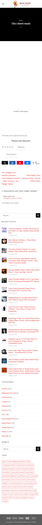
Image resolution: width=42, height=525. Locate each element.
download (30, 465)
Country (5, 401)
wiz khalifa (23, 497)
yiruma (31, 497)
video (16, 497)
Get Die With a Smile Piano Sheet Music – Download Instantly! (24, 360)
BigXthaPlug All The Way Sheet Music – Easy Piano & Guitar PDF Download (23, 298)
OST (3, 414)
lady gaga (34, 476)
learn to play (6, 479)
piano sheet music (26, 490)
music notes (31, 479)
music (24, 479)
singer (26, 494)
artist (9, 461)
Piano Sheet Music (9, 419)
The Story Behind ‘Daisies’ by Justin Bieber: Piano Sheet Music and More (22, 250)
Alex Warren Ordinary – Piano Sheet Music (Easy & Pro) (22, 241)
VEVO (11, 497)
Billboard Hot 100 (9, 393)
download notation (8, 469)
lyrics (13, 479)
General (5, 406)
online (4, 487)
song (31, 494)
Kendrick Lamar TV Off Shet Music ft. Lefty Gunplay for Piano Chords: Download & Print (22, 341)
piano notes (6, 490)
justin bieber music (23, 476)
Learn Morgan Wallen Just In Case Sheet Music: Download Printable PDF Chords (23, 280)
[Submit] (38, 215)
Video (21, 20)
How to (5, 410)
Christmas (6, 397)
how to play (5, 472)
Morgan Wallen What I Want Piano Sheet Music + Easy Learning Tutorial (24, 271)
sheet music (18, 494)
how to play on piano (17, 472)
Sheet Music (6, 423)
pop (35, 490)
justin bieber (30, 472)
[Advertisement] (21, 62)
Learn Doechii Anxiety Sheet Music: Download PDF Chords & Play (21, 289)
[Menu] (3, 4)
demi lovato (21, 465)
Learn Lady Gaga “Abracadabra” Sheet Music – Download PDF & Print (23, 351)
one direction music (30, 483)
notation (5, 483)
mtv (18, 479)
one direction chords (16, 483)
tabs (36, 494)
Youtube (5, 501)
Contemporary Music (9, 465)
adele (4, 461)
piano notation (28, 487)
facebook (25, 469)
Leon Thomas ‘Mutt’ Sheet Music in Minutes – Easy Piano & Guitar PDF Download (21, 309)
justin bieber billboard (9, 476)
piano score (15, 490)
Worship (5, 436)
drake (18, 469)
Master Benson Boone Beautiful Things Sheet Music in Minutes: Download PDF (23, 330)
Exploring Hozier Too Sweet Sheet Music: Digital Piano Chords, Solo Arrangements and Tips (24, 320)
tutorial (4, 497)
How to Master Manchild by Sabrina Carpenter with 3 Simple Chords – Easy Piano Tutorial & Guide (23, 260)
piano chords (18, 487)
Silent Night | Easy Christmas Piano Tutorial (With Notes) (30, 178)
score (11, 494)
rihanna (4, 494)
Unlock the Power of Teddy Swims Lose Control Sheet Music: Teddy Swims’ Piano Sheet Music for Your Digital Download (24, 371)
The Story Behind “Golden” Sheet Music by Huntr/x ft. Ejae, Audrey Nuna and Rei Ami (23, 231)
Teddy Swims (7, 427)
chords (28, 461)
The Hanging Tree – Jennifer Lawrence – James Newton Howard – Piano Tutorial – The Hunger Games (11, 178)
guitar (31, 469)
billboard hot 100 (18, 461)
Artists (4, 389)
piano (10, 487)
